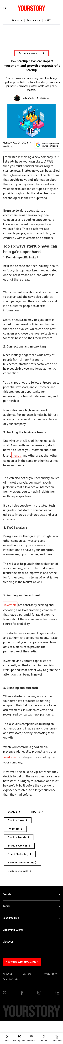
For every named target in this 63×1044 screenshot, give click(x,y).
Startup (12, 811)
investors (13, 828)
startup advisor (17, 845)
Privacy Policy (50, 973)
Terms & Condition (12, 979)
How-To (35, 811)
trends (16, 455)
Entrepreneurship (30, 53)
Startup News (16, 820)
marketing (10, 757)
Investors (10, 605)
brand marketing (18, 854)
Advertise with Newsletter (21, 962)
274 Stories (44, 98)
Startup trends (17, 837)
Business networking (21, 862)
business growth (18, 871)
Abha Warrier (29, 98)
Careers (27, 973)
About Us (7, 973)
